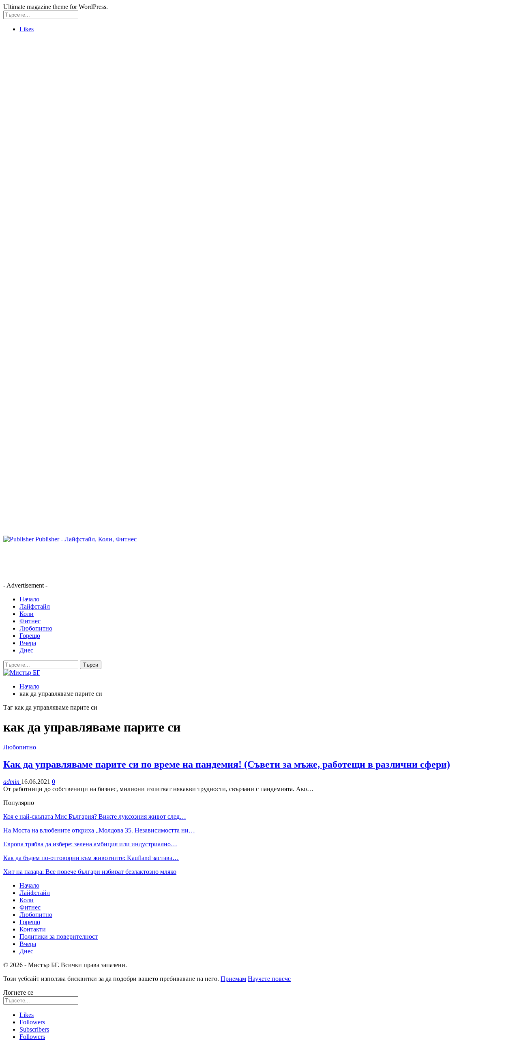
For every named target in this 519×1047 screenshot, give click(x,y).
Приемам (233, 978)
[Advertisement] (35, 161)
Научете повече (269, 978)
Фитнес (30, 621)
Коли (26, 613)
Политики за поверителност (58, 936)
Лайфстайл (34, 606)
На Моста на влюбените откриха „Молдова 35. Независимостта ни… (99, 830)
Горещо (29, 635)
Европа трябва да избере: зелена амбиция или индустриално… (90, 844)
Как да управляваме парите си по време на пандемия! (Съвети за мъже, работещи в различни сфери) (226, 764)
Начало (29, 599)
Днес (26, 650)
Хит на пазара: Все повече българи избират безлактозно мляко (89, 871)
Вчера (27, 642)
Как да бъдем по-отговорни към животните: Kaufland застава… (91, 857)
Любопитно (35, 628)
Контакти (32, 929)
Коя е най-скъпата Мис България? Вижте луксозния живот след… (94, 816)
